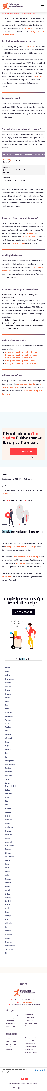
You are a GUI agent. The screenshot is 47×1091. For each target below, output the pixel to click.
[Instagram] (26, 1079)
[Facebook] (22, 1079)
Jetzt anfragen (23, 451)
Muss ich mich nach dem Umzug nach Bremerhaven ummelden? (23, 327)
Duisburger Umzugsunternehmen (11, 13)
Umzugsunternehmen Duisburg (18, 1083)
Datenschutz (31, 1087)
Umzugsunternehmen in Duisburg (20, 547)
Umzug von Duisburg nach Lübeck (20, 360)
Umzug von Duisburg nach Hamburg (21, 355)
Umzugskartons (18, 243)
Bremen (31, 46)
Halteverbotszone (30, 236)
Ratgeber (15, 1087)
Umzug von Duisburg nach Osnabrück (21, 363)
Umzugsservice (11, 1034)
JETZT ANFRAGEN (23, 612)
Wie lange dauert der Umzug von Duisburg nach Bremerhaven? (23, 321)
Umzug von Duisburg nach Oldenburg (21, 352)
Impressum (23, 1087)
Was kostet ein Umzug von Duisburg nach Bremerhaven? (20, 296)
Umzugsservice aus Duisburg (25, 556)
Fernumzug (29, 28)
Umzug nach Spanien (26, 384)
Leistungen (20, 563)
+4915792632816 (9, 493)
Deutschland (25, 13)
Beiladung (37, 76)
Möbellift (30, 233)
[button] (42, 6)
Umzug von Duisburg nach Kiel (18, 358)
